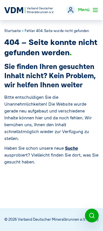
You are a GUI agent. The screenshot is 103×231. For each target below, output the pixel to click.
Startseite (12, 30)
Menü (84, 9)
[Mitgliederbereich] (70, 10)
